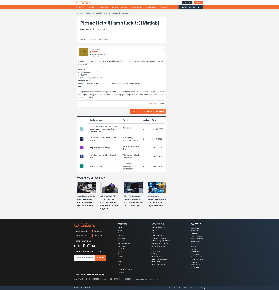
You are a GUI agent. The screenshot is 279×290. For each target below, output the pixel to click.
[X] (79, 246)
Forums (91, 7)
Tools (115, 7)
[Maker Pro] (128, 279)
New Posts (104, 39)
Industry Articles (196, 236)
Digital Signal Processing (159, 243)
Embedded (121, 246)
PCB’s (120, 259)
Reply (162, 103)
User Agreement (196, 288)
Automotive (155, 233)
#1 (164, 50)
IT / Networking (156, 251)
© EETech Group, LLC (81, 288)
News (193, 244)
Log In (187, 2)
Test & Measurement (125, 269)
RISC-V (120, 264)
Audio (153, 230)
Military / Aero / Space (159, 259)
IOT (152, 248)
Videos (124, 7)
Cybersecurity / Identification (161, 241)
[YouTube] (93, 245)
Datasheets (136, 7)
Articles (80, 7)
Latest (120, 228)
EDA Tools (121, 241)
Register (100, 258)
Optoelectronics (123, 254)
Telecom (154, 267)
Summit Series (195, 252)
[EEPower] (115, 279)
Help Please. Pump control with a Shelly (103, 139)
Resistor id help (96, 166)
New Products (195, 241)
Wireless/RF (122, 272)
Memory (120, 251)
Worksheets (195, 267)
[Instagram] (88, 245)
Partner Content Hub (191, 7)
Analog (120, 230)
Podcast (164, 7)
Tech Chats (195, 254)
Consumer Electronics (159, 238)
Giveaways (151, 7)
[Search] (179, 2)
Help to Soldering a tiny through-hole (103, 156)
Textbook (194, 262)
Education (103, 7)
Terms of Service (184, 288)
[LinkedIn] (84, 245)
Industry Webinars (197, 238)
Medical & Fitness (157, 256)
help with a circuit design (100, 148)
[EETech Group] (80, 279)
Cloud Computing (157, 235)
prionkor (86, 29)
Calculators (195, 228)
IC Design (121, 248)
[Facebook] (75, 245)
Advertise (98, 231)
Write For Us (81, 235)
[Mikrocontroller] (147, 279)
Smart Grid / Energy (158, 264)
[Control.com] (99, 279)
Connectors (122, 233)
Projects (193, 249)
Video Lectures (196, 265)
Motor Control (156, 262)
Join (198, 2)
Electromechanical (124, 243)
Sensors (120, 267)
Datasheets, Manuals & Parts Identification (129, 166)
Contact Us (99, 235)
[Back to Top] (203, 288)
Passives (121, 256)
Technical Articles (197, 259)
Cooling (120, 235)
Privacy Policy (173, 288)
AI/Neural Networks (158, 228)
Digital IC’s (121, 238)
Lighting (154, 254)
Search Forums (88, 39)
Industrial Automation (158, 246)
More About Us (82, 231)
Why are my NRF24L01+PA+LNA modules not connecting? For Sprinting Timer (103, 129)
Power (120, 262)
